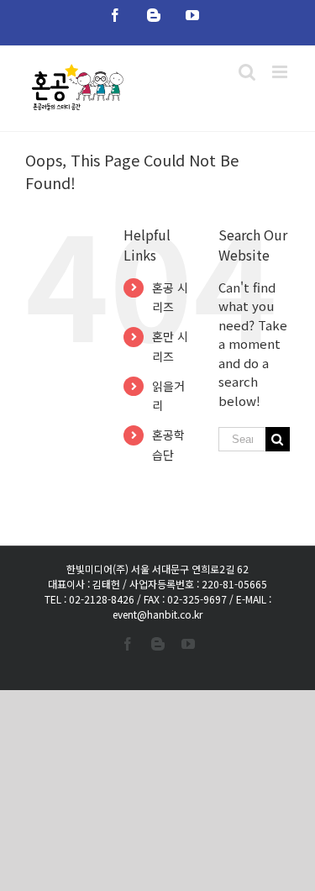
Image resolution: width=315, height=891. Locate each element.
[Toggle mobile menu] (281, 72)
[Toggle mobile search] (247, 72)
